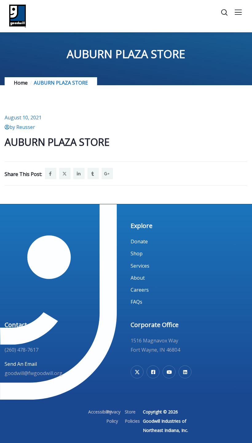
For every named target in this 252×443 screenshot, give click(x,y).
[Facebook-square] (153, 371)
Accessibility (100, 412)
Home (21, 82)
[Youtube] (169, 371)
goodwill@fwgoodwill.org (33, 373)
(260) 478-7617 (21, 349)
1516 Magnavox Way (154, 340)
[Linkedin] (185, 371)
